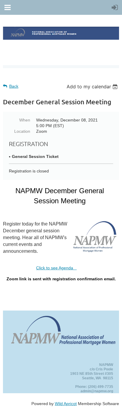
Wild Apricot (66, 403)
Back (13, 86)
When (24, 120)
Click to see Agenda (56, 268)
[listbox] (93, 86)
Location (22, 131)
